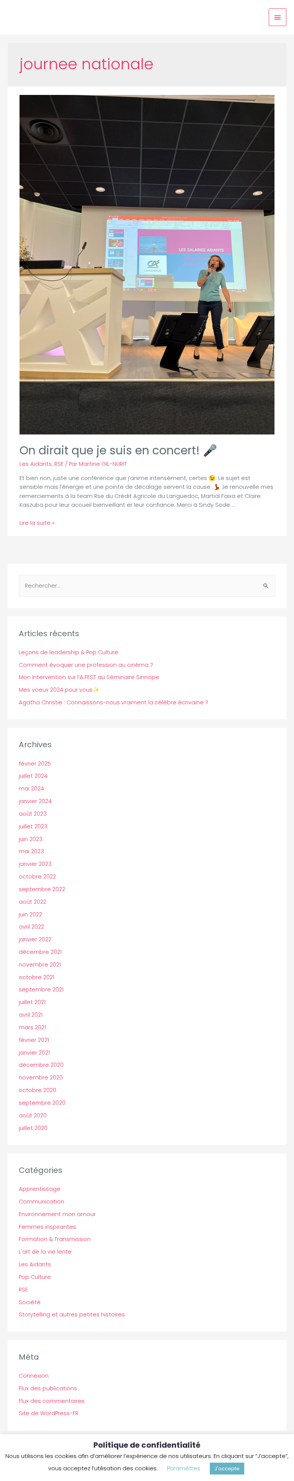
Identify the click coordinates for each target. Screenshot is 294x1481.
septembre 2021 (41, 989)
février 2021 (34, 1040)
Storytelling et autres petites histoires (72, 1314)
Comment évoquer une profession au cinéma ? (86, 665)
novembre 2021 (40, 964)
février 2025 (35, 763)
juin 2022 (30, 914)
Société (30, 1302)
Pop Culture (35, 1277)
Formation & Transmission (55, 1239)
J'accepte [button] (227, 1468)
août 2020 (33, 1115)
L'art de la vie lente (45, 1252)
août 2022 (32, 902)
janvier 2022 (35, 939)
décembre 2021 (40, 952)
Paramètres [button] (183, 1468)
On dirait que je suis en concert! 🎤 (118, 450)
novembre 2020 (41, 1077)
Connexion (34, 1376)
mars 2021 (32, 1027)
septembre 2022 (42, 889)
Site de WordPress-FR (48, 1413)
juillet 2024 (33, 776)
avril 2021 (30, 1015)
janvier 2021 (34, 1052)
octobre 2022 (37, 876)
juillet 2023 (33, 826)
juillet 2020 (33, 1128)
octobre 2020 (37, 1090)
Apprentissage (39, 1189)
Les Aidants (36, 464)
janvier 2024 (35, 801)
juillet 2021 (32, 1002)
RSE (59, 464)
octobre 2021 (36, 977)
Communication (41, 1201)
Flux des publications (48, 1388)
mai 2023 (31, 851)
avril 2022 (31, 927)
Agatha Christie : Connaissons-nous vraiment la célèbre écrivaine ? (113, 702)
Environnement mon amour (57, 1214)
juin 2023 (30, 839)
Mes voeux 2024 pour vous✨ (59, 690)
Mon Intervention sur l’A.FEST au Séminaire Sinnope (89, 677)
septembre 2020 (42, 1103)
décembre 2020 (41, 1065)
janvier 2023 (35, 864)
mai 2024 (31, 788)
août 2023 (33, 814)
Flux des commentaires (52, 1401)
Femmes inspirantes (47, 1227)
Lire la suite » (37, 523)
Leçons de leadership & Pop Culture (68, 652)
